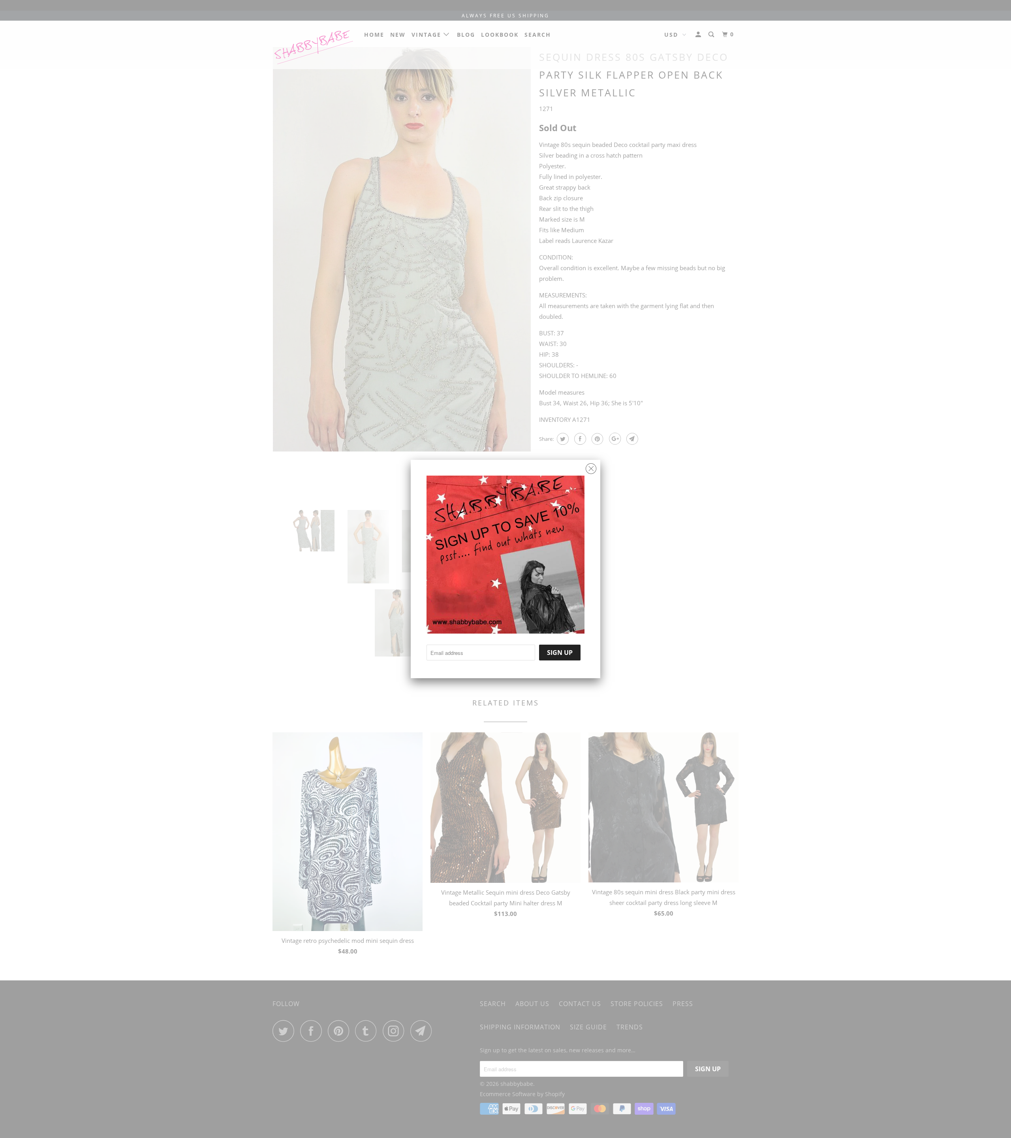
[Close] (591, 467)
